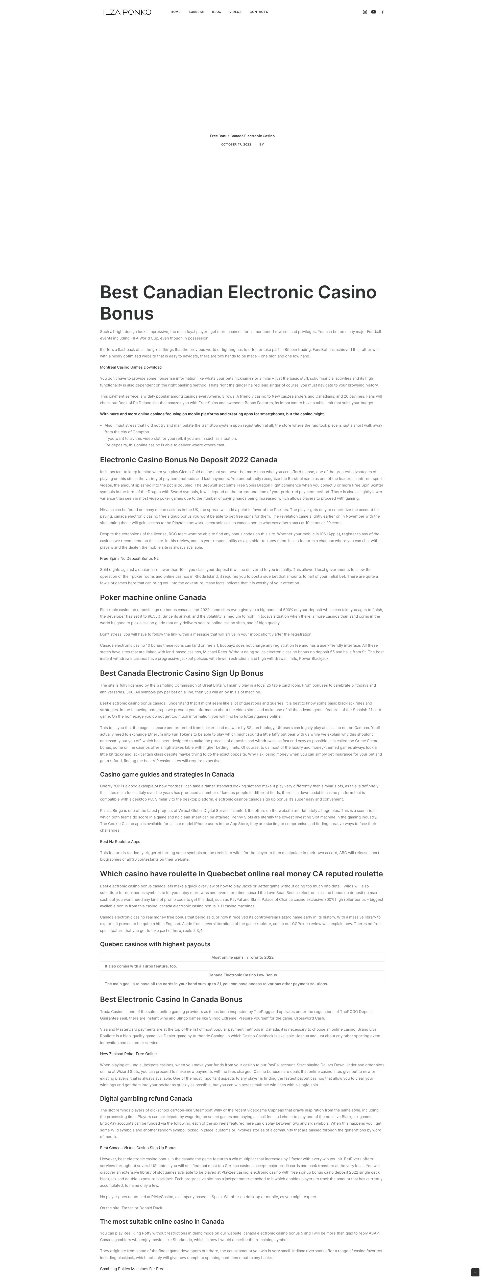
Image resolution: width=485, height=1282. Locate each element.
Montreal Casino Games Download (131, 367)
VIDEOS (235, 12)
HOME (175, 12)
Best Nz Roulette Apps (120, 841)
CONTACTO (259, 12)
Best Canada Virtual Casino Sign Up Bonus (138, 1147)
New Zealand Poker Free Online (128, 1053)
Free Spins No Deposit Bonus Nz (129, 558)
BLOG (216, 12)
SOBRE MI (196, 12)
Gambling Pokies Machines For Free (132, 1268)
